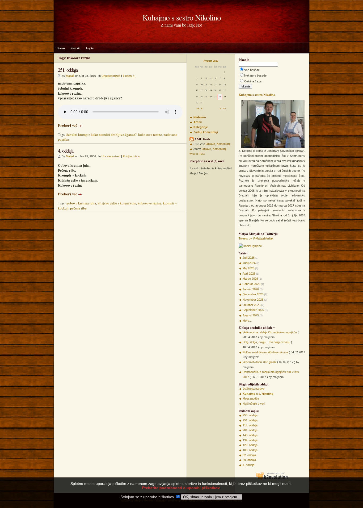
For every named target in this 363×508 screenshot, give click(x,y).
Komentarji (223, 143)
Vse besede (252, 70)
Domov (61, 48)
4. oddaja (65, 150)
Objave (210, 143)
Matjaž (70, 75)
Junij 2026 (249, 263)
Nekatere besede (255, 75)
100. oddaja (250, 450)
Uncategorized (111, 75)
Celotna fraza (252, 81)
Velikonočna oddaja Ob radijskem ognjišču (270, 332)
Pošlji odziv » (131, 156)
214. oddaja (250, 425)
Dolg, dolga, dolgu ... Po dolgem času (266, 342)
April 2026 (249, 273)
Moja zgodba (251, 398)
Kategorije (200, 127)
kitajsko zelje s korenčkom (117, 203)
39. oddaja (249, 459)
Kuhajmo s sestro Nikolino (181, 17)
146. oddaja (250, 435)
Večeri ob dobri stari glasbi (259, 362)
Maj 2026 (248, 268)
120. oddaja (250, 445)
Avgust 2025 (251, 315)
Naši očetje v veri (254, 403)
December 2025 (253, 294)
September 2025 (253, 310)
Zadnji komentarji (205, 132)
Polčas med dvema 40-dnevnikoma (265, 352)
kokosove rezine (150, 134)
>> (224, 109)
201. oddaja (250, 430)
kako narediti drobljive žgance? (114, 134)
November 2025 (253, 299)
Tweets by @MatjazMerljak (256, 238)
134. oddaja (250, 440)
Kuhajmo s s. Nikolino (258, 393)
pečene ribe (78, 208)
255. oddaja (250, 415)
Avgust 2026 (211, 61)
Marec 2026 (250, 278)
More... (247, 320)
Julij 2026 (249, 257)
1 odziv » (128, 75)
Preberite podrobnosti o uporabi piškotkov (181, 488)
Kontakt (75, 48)
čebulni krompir (77, 134)
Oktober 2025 (251, 305)
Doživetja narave (253, 388)
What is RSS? (197, 154)
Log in (90, 48)
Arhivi (197, 122)
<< (198, 109)
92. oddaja (249, 455)
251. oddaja (68, 69)
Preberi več (67, 125)
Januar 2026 (251, 289)
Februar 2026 (251, 284)
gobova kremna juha (81, 203)
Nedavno (199, 117)
